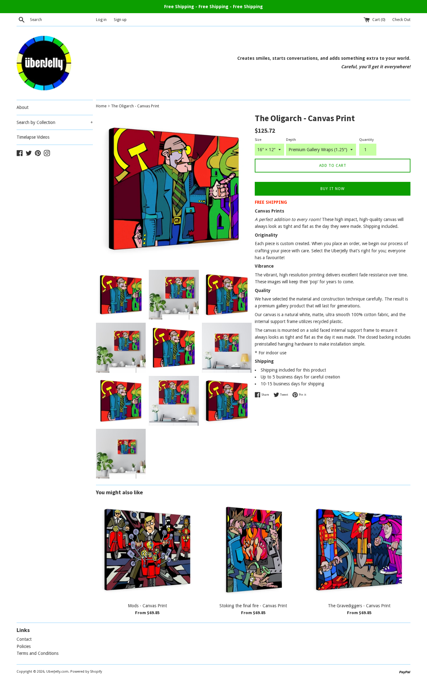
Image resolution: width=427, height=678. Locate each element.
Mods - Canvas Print (147, 605)
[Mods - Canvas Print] (147, 549)
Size (258, 140)
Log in (101, 19)
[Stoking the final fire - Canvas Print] (253, 549)
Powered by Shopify (86, 672)
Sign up (120, 19)
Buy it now (332, 189)
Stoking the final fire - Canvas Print (253, 605)
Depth (291, 140)
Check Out (401, 19)
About (22, 107)
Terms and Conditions (37, 653)
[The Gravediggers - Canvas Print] (359, 549)
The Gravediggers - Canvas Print (359, 605)
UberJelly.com (57, 672)
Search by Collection (55, 122)
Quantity (366, 140)
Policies (24, 646)
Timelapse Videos (33, 137)
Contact (24, 639)
